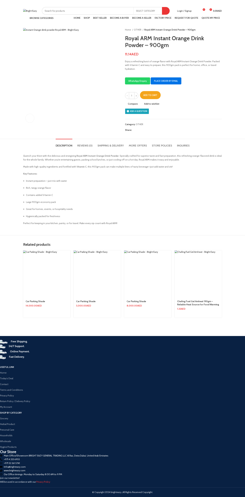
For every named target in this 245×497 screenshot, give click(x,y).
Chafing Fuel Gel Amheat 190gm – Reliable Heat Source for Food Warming (198, 303)
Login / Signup (184, 10)
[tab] (64, 144)
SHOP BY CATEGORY (11, 412)
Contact (4, 384)
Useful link (7, 367)
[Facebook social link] (66, 3)
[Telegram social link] (81, 3)
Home (128, 29)
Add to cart (150, 95)
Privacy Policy (7, 395)
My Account (6, 406)
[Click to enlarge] (30, 118)
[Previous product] (213, 30)
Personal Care (7, 429)
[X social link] (70, 3)
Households (6, 435)
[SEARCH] (166, 11)
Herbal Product (7, 424)
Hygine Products (8, 446)
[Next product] (220, 30)
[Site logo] (30, 11)
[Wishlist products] (196, 11)
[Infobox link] (99, 342)
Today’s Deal (6, 378)
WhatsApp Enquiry (137, 80)
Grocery (4, 418)
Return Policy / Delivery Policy (15, 401)
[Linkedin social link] (77, 3)
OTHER (138, 29)
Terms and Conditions (11, 389)
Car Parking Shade (35, 301)
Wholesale (5, 441)
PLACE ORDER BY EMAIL (166, 80)
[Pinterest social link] (73, 3)
